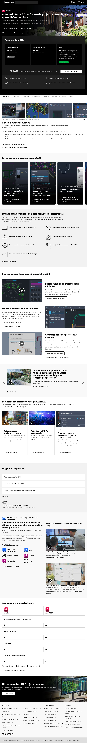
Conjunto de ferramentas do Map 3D (21, 236)
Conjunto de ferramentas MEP (62, 236)
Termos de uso (38, 740)
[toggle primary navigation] (3, 2)
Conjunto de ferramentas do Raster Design (23, 254)
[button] (43, 477)
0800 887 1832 (30, 33)
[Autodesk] (9, 2)
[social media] (8, 734)
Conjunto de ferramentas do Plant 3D (65, 245)
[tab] (13, 110)
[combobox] (26, 2)
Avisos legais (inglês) (48, 740)
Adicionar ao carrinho (71, 72)
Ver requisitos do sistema (10, 144)
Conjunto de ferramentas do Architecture (22, 227)
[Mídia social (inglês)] (8, 733)
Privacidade (5, 740)
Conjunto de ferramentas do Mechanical (66, 227)
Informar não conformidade (27, 740)
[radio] (17, 54)
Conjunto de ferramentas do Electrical (21, 245)
